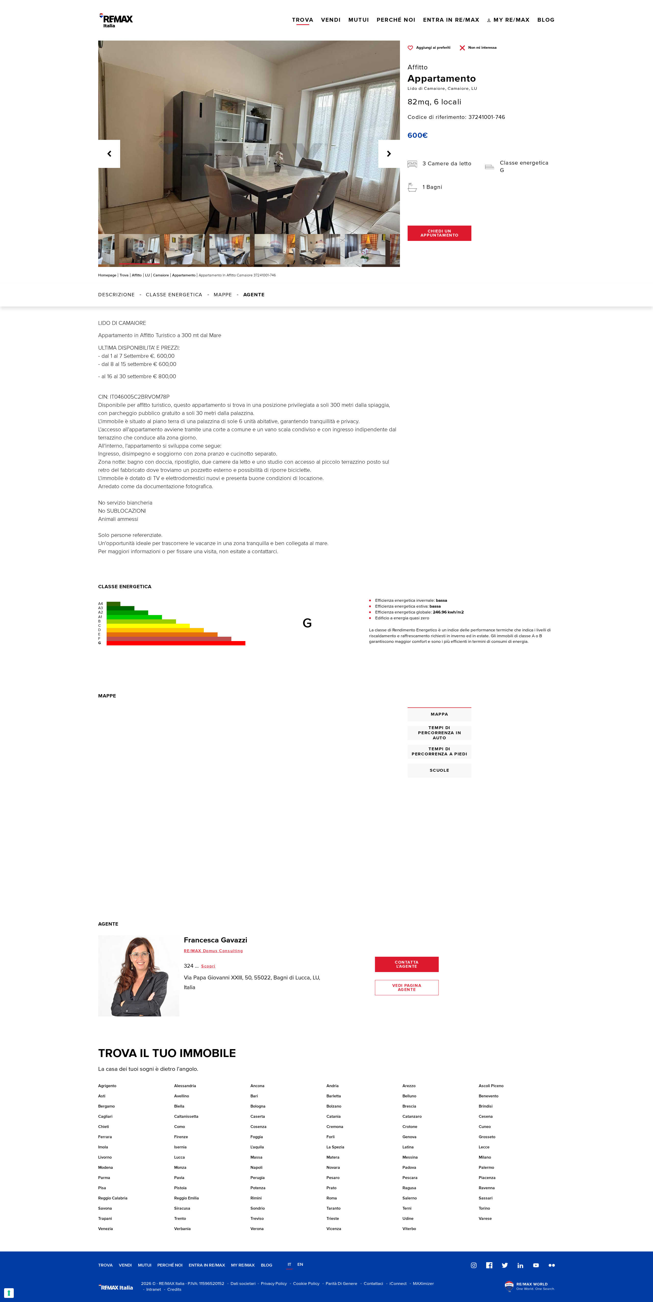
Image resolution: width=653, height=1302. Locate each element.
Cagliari (105, 1117)
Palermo (486, 1168)
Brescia (409, 1106)
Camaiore (161, 275)
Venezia (105, 1229)
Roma (331, 1198)
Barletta (333, 1096)
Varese (485, 1219)
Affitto (137, 275)
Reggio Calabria (113, 1198)
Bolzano (333, 1106)
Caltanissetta (186, 1117)
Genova (410, 1137)
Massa (256, 1158)
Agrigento (107, 1086)
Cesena (486, 1117)
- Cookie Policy (303, 1284)
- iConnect (395, 1284)
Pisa (102, 1188)
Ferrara (105, 1137)
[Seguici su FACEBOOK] (489, 1265)
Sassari (486, 1198)
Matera (333, 1158)
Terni (407, 1209)
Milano (485, 1158)
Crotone (410, 1127)
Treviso (257, 1219)
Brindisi (486, 1106)
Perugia (257, 1178)
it (289, 1264)
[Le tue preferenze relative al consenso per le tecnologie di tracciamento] (9, 1293)
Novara (333, 1168)
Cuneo (485, 1127)
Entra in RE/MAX (207, 1265)
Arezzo (409, 1086)
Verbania (182, 1229)
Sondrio (257, 1209)
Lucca (179, 1158)
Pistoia (180, 1188)
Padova (409, 1168)
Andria (332, 1086)
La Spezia (335, 1147)
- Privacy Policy (271, 1284)
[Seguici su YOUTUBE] (536, 1265)
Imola (103, 1147)
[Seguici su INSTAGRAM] (474, 1265)
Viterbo (409, 1229)
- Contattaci (370, 1284)
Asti (101, 1096)
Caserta (257, 1117)
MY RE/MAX (243, 1265)
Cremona (334, 1127)
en (300, 1264)
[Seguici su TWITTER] (505, 1265)
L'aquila (257, 1147)
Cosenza (258, 1127)
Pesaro (333, 1178)
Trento (180, 1219)
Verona (257, 1229)
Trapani (105, 1219)
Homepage (107, 275)
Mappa (439, 714)
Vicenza (333, 1229)
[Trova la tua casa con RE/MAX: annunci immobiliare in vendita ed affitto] (116, 20)
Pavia (179, 1178)
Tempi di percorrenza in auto (439, 733)
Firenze (181, 1137)
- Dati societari (240, 1284)
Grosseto (487, 1137)
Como (179, 1127)
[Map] (249, 792)
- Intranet (151, 1289)
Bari (254, 1096)
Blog (266, 1265)
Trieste (332, 1219)
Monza (180, 1168)
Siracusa (182, 1209)
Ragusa (409, 1188)
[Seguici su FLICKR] (552, 1265)
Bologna (258, 1106)
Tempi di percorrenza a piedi (440, 751)
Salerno (410, 1198)
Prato (331, 1188)
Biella (179, 1106)
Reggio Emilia (186, 1198)
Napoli (256, 1168)
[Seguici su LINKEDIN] (520, 1265)
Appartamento (183, 275)
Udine (408, 1219)
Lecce (484, 1147)
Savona (105, 1209)
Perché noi (169, 1265)
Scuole (439, 770)
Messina (410, 1158)
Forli (330, 1137)
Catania (333, 1117)
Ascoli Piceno (491, 1086)
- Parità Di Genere (338, 1284)
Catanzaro (412, 1117)
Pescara (410, 1178)
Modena (105, 1168)
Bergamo (106, 1106)
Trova (124, 275)
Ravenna (487, 1188)
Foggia (256, 1137)
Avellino (181, 1096)
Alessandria (185, 1086)
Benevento (488, 1096)
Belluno (409, 1096)
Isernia (180, 1147)
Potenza (258, 1188)
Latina (408, 1147)
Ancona (257, 1086)
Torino (484, 1209)
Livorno (105, 1158)
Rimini (256, 1198)
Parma (104, 1178)
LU (147, 275)
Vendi (125, 1265)
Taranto (333, 1209)
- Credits (171, 1289)
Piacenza (487, 1178)
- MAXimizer (421, 1284)
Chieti (103, 1127)
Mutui (144, 1265)
